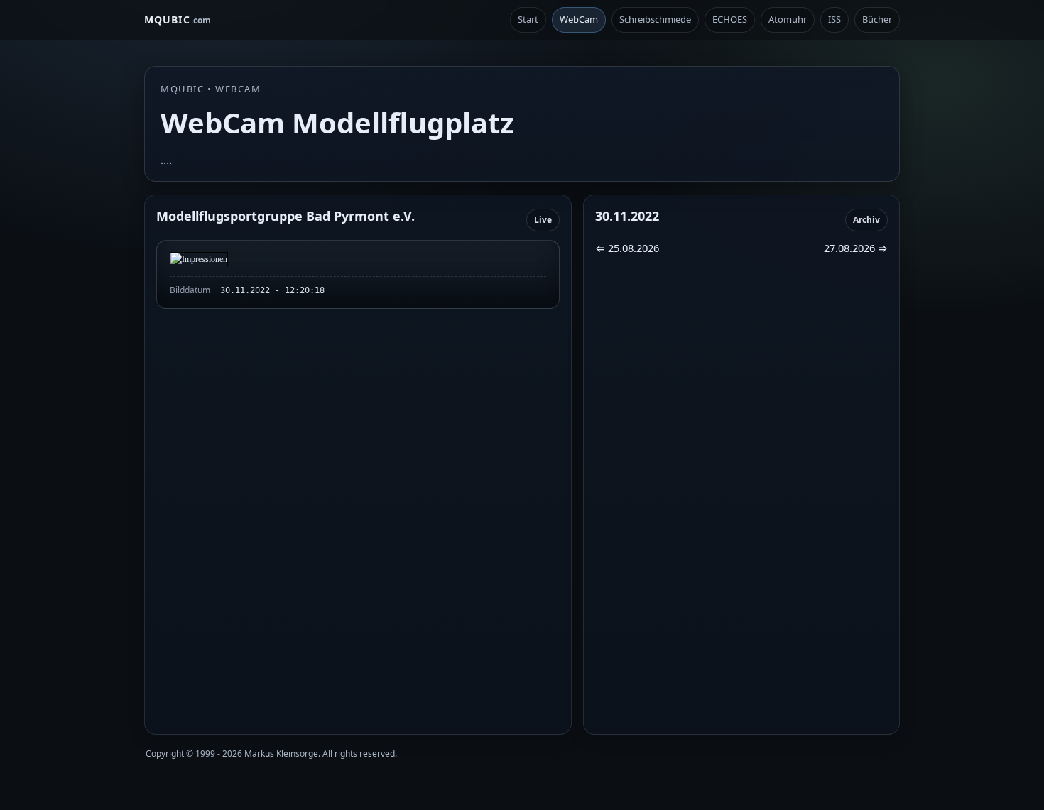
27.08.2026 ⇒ (856, 248)
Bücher (877, 19)
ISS (834, 19)
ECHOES (729, 19)
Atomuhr (787, 19)
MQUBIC (177, 19)
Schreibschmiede (655, 19)
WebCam (579, 19)
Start (528, 19)
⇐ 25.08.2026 (627, 248)
